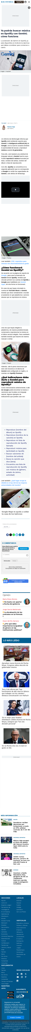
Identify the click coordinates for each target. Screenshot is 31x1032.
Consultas (4, 963)
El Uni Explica (5, 911)
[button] (19, 2)
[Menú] (29, 2)
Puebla (19, 905)
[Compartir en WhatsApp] (13, 534)
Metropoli (4, 923)
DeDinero (19, 943)
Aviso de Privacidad (17, 1012)
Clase (3, 968)
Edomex (19, 900)
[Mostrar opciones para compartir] (29, 7)
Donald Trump (5, 920)
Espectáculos (5, 938)
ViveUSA (19, 945)
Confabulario (5, 943)
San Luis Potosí (21, 911)
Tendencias (4, 945)
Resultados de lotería (21, 955)
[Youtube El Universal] (18, 977)
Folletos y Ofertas (22, 925)
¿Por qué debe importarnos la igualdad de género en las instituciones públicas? (12, 627)
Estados (3, 925)
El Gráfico (20, 938)
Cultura (3, 940)
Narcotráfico (5, 927)
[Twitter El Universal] (26, 974)
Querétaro (20, 909)
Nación (3, 900)
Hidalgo (19, 907)
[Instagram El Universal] (22, 977)
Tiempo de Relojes (7, 981)
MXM (2, 949)
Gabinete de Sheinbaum (5, 915)
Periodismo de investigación (5, 908)
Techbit (3, 123)
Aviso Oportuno (21, 927)
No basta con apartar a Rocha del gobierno (12, 603)
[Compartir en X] (10, 534)
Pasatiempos (20, 950)
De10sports (20, 941)
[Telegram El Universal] (17, 974)
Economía (4, 934)
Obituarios (20, 932)
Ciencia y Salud (6, 947)
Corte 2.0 (4, 903)
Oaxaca (19, 903)
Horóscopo (20, 952)
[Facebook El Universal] (21, 974)
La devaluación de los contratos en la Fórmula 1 (12, 614)
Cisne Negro (5, 983)
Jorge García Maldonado (12, 609)
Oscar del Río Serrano (11, 621)
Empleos (19, 930)
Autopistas (4, 960)
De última (4, 956)
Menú (3, 954)
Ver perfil (10, 128)
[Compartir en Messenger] (17, 534)
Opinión (6, 595)
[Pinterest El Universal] (26, 977)
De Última (4, 974)
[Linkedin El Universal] (17, 981)
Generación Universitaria (20, 935)
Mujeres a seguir (6, 905)
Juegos (19, 947)
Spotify (6, 526)
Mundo (3, 918)
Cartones (4, 932)
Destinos (4, 958)
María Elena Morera (10, 599)
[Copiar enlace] (20, 534)
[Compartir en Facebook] (7, 534)
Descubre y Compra (23, 923)
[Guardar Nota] (23, 534)
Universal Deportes (7, 936)
